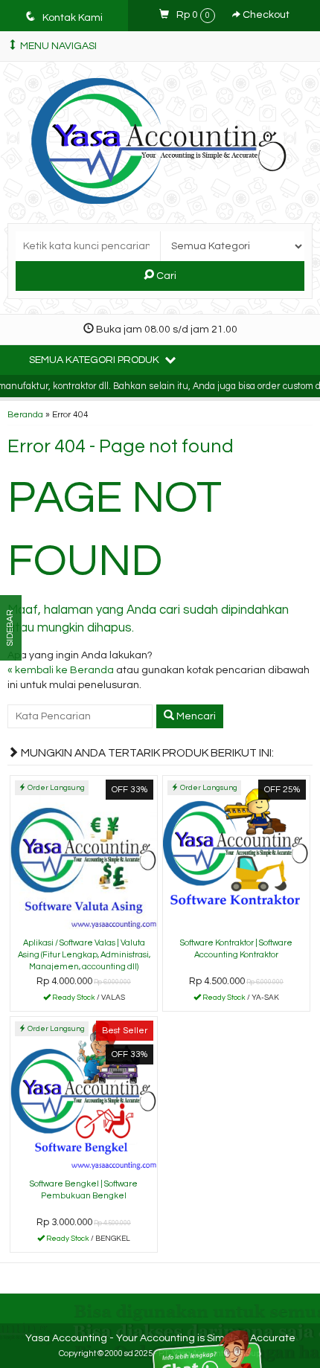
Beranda (25, 414)
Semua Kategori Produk (95, 360)
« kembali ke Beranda (60, 670)
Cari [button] (165, 276)
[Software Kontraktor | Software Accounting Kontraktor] (236, 854)
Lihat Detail (89, 999)
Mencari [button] (195, 716)
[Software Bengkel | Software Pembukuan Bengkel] (83, 1095)
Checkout (264, 15)
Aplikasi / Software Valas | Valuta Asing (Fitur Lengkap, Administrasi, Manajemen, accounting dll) (84, 955)
